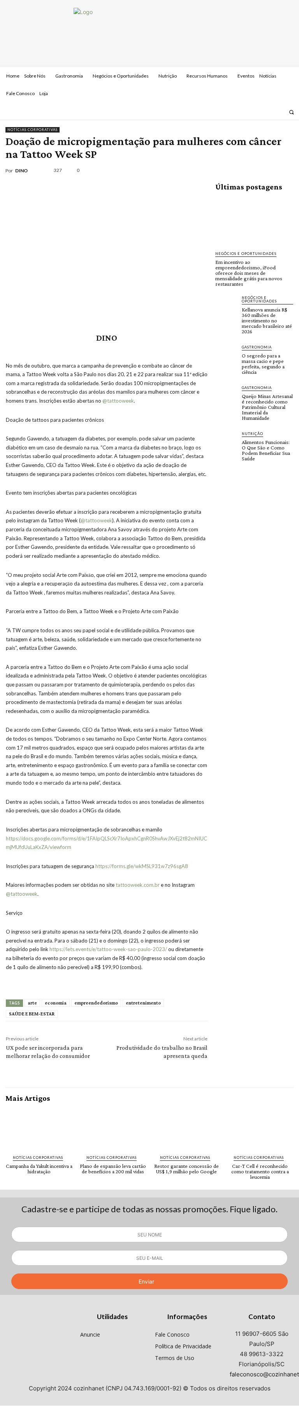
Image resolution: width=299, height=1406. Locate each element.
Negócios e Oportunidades (245, 253)
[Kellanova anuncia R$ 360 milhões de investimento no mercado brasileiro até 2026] (226, 306)
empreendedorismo (96, 1003)
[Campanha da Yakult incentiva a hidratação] (39, 1129)
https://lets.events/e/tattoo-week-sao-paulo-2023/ (108, 949)
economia (56, 1003)
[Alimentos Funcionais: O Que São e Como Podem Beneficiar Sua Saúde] (226, 442)
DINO (21, 170)
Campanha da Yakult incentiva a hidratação (39, 1168)
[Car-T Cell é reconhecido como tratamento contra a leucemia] (260, 1129)
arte (32, 1003)
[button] (291, 112)
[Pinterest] (249, 170)
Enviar (146, 1281)
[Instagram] (268, 112)
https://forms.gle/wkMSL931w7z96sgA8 (141, 866)
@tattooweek (118, 401)
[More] (285, 170)
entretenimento (143, 1003)
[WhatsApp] (267, 170)
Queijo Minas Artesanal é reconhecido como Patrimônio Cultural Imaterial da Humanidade (267, 407)
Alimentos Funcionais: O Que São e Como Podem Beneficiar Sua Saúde (266, 450)
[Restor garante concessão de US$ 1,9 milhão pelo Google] (186, 1129)
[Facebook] (258, 112)
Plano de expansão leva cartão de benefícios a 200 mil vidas (113, 1168)
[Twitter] (279, 112)
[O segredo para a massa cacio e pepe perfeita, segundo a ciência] (226, 355)
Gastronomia (257, 347)
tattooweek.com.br (138, 885)
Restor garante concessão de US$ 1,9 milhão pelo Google (186, 1168)
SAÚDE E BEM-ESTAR (32, 1014)
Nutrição (252, 434)
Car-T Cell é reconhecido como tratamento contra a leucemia (260, 1171)
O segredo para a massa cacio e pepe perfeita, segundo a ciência (263, 363)
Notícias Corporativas (32, 129)
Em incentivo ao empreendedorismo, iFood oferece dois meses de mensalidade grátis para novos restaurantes (248, 273)
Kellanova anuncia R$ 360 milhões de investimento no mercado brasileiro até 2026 (267, 320)
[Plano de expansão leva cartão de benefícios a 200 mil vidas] (112, 1129)
